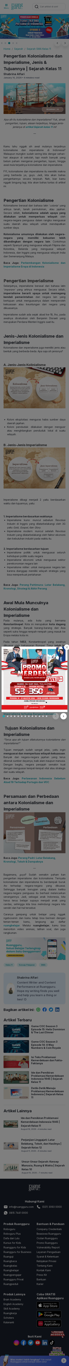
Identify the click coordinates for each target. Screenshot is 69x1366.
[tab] (4, 716)
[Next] (63, 716)
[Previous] (56, 716)
